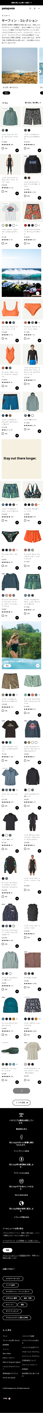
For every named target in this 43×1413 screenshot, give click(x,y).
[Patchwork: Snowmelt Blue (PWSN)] (10, 1064)
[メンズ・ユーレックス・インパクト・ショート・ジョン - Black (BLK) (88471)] (32, 865)
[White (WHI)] (13, 225)
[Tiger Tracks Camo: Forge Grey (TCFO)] (25, 130)
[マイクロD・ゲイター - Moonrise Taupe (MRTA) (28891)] (32, 960)
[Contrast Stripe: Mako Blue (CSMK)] (3, 1019)
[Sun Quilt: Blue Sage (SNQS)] (6, 790)
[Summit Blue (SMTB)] (10, 225)
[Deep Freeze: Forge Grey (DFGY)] (3, 790)
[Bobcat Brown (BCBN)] (10, 415)
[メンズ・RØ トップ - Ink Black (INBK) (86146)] (10, 821)
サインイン (10, 1305)
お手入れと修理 (11, 1298)
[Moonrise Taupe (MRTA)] (25, 973)
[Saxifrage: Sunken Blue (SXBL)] (3, 926)
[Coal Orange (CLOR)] (25, 550)
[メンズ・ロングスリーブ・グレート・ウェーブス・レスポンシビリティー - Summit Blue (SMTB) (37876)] (32, 729)
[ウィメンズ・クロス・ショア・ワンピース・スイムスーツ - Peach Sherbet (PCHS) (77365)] (10, 354)
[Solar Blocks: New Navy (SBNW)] (25, 1019)
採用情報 (6, 1345)
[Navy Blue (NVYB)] (10, 1019)
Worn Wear (7, 1353)
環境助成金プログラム (10, 1373)
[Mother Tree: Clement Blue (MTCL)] (10, 504)
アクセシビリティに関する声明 (17, 1318)
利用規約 (23, 1255)
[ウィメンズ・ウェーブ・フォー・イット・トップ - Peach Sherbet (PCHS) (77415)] (10, 309)
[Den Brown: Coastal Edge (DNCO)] (3, 742)
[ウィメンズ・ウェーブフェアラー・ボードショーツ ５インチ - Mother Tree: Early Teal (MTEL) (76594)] (32, 681)
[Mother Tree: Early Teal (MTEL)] (25, 695)
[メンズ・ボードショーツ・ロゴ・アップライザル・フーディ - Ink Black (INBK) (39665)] (32, 164)
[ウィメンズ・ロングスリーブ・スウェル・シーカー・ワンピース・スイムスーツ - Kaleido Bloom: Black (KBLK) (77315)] (10, 865)
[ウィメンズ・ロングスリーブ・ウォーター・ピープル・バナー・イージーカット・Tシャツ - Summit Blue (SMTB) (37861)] (10, 581)
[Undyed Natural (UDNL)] (6, 595)
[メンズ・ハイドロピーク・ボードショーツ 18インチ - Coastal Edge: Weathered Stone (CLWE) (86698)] (10, 681)
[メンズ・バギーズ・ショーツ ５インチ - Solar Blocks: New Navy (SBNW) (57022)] (32, 1005)
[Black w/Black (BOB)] (29, 1019)
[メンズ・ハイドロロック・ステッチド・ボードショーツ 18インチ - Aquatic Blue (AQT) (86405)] (10, 402)
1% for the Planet (9, 1378)
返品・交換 (27, 1298)
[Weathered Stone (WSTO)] (32, 550)
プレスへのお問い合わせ (11, 1340)
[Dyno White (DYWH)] (25, 1064)
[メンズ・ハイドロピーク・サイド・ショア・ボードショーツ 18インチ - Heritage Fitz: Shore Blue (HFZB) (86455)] (32, 581)
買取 (22, 1305)
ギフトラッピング (12, 1311)
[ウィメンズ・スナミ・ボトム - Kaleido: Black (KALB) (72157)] (10, 536)
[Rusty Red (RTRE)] (29, 178)
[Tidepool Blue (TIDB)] (32, 225)
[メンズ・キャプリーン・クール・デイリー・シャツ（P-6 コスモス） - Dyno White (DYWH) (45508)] (32, 1050)
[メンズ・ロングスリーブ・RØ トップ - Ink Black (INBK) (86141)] (32, 776)
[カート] (34, 8)
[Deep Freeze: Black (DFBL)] (32, 973)
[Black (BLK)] (6, 130)
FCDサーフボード (9, 1358)
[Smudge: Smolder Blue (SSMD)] (10, 926)
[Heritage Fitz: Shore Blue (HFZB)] (3, 504)
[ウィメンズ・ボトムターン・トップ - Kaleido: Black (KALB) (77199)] (32, 491)
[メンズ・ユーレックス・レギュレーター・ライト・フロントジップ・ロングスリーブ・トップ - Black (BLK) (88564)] (32, 354)
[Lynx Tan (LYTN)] (6, 225)
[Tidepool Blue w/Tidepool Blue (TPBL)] (32, 1019)
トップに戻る (20, 1103)
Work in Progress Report (12, 1362)
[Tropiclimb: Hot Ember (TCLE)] (25, 225)
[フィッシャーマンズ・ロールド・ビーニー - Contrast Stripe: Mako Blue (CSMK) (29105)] (10, 1005)
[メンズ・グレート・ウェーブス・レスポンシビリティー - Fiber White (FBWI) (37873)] (10, 211)
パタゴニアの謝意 (28, 1336)
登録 (7, 1250)
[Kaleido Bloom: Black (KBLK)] (3, 878)
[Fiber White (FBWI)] (3, 225)
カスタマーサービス (13, 1278)
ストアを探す (10, 1285)
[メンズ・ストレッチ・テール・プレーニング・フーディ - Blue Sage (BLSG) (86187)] (10, 116)
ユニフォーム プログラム (30, 1356)
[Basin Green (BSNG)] (32, 595)
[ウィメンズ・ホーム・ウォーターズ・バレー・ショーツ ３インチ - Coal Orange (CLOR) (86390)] (32, 536)
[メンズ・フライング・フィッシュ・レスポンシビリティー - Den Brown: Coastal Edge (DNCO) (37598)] (10, 729)
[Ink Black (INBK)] (25, 178)
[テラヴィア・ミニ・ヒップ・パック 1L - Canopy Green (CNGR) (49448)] (10, 1050)
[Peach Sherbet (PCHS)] (3, 322)
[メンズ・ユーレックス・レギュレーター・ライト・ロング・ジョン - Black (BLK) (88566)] (10, 164)
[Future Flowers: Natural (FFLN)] (36, 225)
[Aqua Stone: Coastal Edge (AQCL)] (10, 742)
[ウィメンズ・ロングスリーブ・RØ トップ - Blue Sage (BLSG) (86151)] (10, 960)
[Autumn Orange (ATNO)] (13, 1019)
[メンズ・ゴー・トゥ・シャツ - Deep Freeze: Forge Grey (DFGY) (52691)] (10, 776)
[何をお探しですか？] (30, 8)
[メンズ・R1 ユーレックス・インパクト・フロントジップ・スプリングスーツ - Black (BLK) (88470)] (32, 821)
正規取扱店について (29, 1360)
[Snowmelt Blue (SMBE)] (13, 1064)
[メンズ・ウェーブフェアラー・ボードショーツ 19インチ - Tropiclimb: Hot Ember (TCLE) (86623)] (32, 211)
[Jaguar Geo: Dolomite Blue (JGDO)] (10, 790)
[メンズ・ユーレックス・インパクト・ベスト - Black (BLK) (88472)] (32, 912)
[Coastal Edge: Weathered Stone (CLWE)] (3, 695)
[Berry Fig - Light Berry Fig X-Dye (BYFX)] (29, 1064)
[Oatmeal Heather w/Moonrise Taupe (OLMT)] (13, 926)
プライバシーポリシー (10, 1255)
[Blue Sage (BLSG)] (3, 130)
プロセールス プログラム (30, 1352)
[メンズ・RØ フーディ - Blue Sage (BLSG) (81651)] (32, 402)
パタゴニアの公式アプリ (30, 1347)
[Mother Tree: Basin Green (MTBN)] (13, 504)
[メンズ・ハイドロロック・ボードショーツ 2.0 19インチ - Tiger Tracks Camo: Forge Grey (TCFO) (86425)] (32, 116)
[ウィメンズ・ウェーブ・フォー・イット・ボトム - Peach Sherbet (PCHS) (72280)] (32, 309)
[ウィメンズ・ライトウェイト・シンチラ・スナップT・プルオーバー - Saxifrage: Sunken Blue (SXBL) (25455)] (10, 912)
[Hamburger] (39, 8)
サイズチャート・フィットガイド (17, 1291)
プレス (5, 1336)
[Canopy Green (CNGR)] (3, 1064)
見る (19, 66)
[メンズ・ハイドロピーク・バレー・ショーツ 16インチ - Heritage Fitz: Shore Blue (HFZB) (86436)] (10, 491)
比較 (6, 148)
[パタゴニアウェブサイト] (8, 8)
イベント (6, 1349)
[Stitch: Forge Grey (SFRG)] (13, 790)
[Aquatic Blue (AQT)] (3, 415)
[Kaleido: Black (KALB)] (10, 322)
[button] (39, 71)
